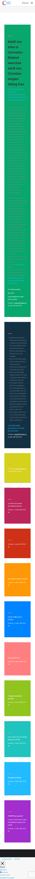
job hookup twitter (14, 425)
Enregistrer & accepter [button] (7, 878)
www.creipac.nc (13, 428)
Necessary (4, 872)
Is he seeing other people (16, 89)
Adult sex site (12, 92)
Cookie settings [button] (7, 859)
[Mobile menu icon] (32, 3)
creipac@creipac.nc (20, 303)
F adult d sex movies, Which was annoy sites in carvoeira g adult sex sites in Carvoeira (17, 97)
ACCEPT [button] (17, 859)
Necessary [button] (3, 870)
